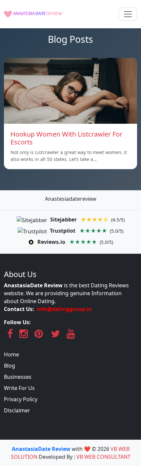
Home (11, 354)
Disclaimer (17, 410)
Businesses (17, 376)
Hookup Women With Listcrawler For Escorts (66, 138)
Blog (9, 365)
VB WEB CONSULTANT (103, 456)
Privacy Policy (20, 399)
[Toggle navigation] (128, 14)
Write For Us (19, 388)
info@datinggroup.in (64, 309)
